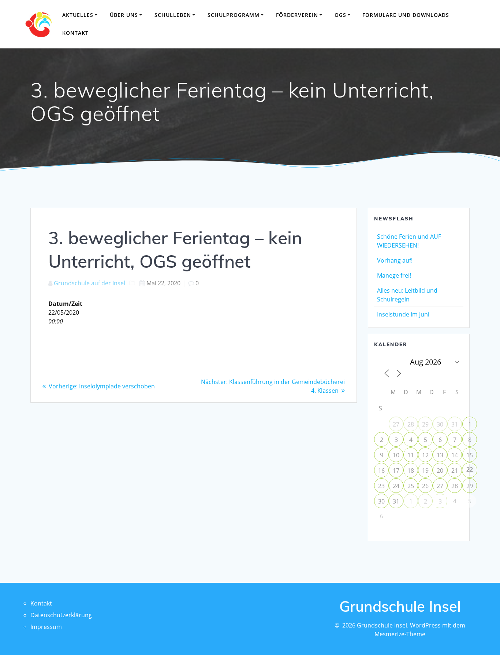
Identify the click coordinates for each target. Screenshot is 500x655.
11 (410, 455)
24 (396, 486)
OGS (340, 14)
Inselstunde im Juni (403, 314)
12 (425, 455)
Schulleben (172, 14)
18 (410, 470)
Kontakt (75, 32)
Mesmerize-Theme (399, 634)
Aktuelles (77, 14)
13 (440, 455)
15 (469, 455)
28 (410, 424)
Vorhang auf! (395, 260)
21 (454, 470)
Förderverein (297, 14)
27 (396, 424)
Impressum (46, 627)
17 (396, 470)
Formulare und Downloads (405, 14)
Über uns (124, 14)
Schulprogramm (234, 14)
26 (425, 486)
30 (440, 424)
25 (410, 486)
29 (425, 424)
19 (425, 470)
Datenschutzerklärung (61, 615)
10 (396, 455)
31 (454, 424)
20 (440, 470)
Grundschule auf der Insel (89, 283)
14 (454, 455)
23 (381, 486)
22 (469, 469)
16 (381, 470)
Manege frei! (394, 275)
